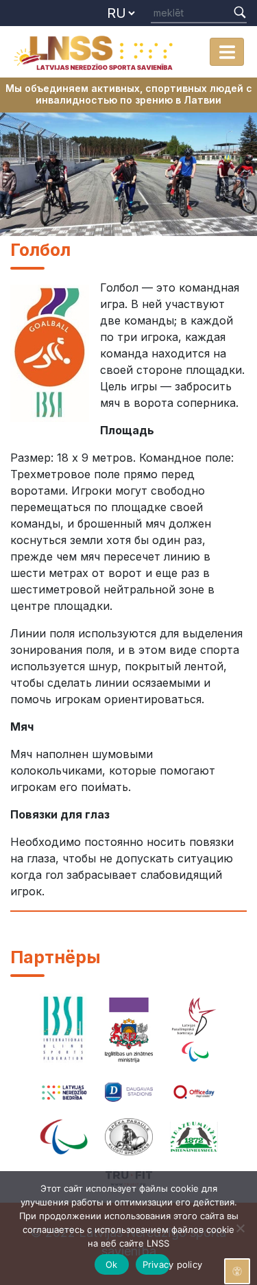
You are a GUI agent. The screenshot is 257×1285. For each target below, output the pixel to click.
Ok (112, 1264)
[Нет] (240, 1228)
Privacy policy (156, 1264)
